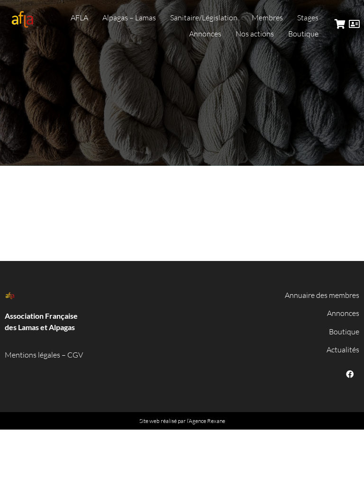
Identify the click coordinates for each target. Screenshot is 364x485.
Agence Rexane (207, 420)
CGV (75, 354)
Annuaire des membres (322, 295)
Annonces (343, 313)
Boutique (344, 331)
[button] (79, 17)
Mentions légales (32, 354)
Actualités (343, 349)
